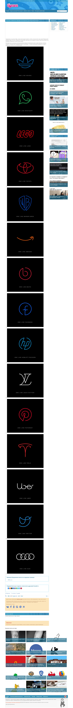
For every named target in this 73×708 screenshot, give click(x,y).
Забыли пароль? (10, 0)
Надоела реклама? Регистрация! (16, 10)
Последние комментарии (40, 10)
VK (24, 0)
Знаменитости (54, 25)
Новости (52, 27)
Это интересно (54, 23)
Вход (6, 0)
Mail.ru (32, 0)
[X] (11, 588)
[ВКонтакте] (8, 588)
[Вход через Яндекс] (24, 607)
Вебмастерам (39, 696)
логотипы (14, 593)
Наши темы (61, 28)
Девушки (61, 24)
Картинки (8, 593)
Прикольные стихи (62, 27)
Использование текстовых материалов (13, 702)
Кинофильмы (61, 25)
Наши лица (53, 28)
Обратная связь (27, 696)
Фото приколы (54, 22)
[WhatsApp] (16, 588)
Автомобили (61, 26)
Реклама (33, 696)
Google (29, 0)
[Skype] (18, 588)
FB (25, 0)
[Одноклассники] (10, 588)
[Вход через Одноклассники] (14, 607)
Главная (7, 10)
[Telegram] (19, 588)
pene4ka (15, 596)
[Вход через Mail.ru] (21, 607)
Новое (33, 10)
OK (27, 0)
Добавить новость (27, 10)
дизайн (18, 593)
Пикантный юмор (54, 24)
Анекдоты (61, 23)
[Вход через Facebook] (11, 607)
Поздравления (62, 29)
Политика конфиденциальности (16, 696)
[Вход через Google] (17, 607)
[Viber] (15, 588)
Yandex (34, 0)
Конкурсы (53, 29)
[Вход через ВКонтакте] (8, 607)
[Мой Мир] (13, 588)
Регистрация (15, 0)
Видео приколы (62, 22)
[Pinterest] (21, 588)
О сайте (7, 696)
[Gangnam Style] (62, 707)
